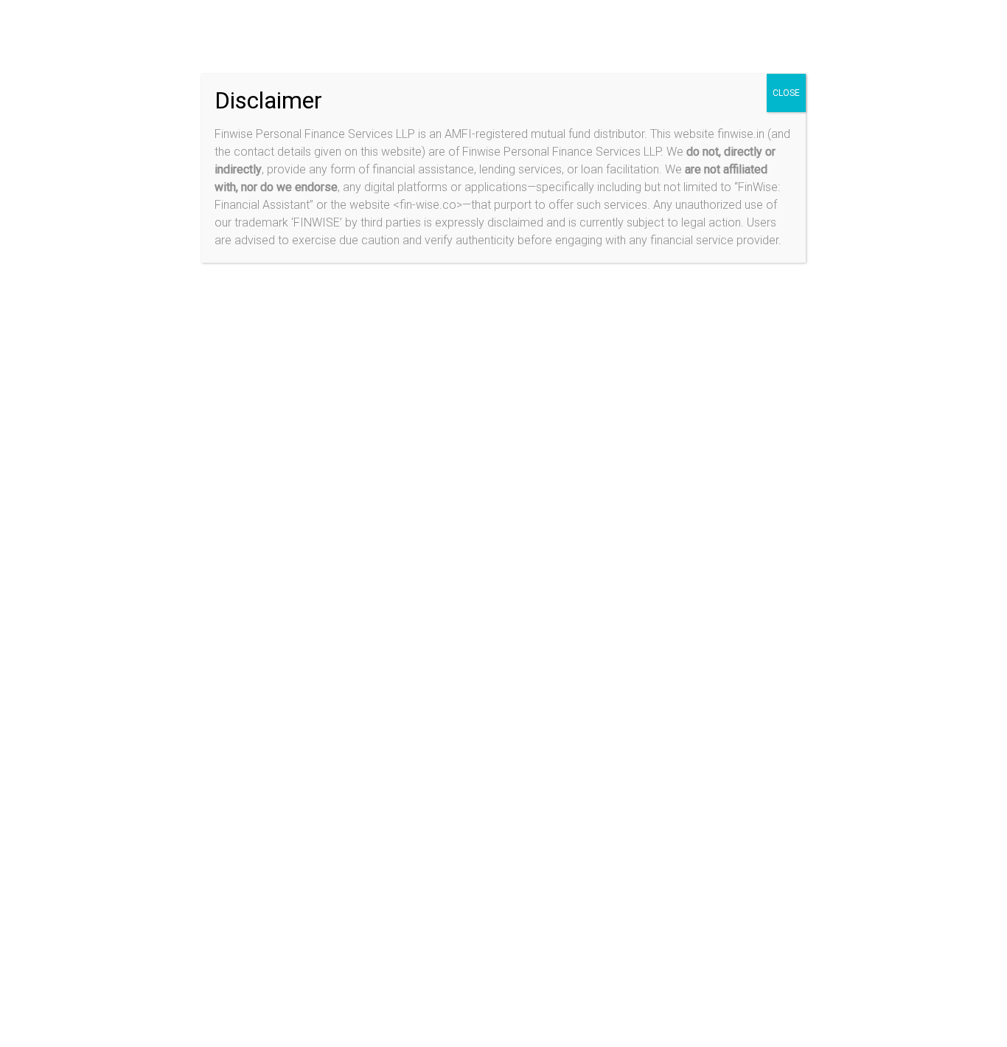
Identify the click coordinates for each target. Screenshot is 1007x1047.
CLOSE (786, 93)
